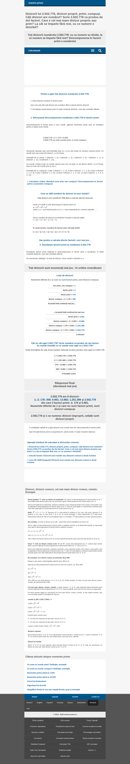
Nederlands (81, 702)
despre (34, 697)
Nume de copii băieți (37, 756)
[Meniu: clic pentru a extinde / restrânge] (94, 50)
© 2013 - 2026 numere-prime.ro (65, 714)
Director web (65, 756)
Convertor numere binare (65, 738)
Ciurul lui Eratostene (36, 681)
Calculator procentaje (65, 732)
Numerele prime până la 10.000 (41, 677)
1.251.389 (80, 326)
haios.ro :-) (92, 750)
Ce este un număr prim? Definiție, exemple (47, 664)
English (39, 702)
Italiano (70, 702)
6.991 (82, 317)
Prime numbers (37, 720)
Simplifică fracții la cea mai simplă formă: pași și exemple (53, 689)
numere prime (35, 3)
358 (74, 299)
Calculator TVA (65, 744)
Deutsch (29, 702)
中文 (28, 708)
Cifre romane (65, 720)
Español (50, 702)
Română (93, 702)
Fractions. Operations (38, 726)
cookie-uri (95, 697)
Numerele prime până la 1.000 (41, 673)
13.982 (81, 321)
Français (60, 702)
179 (74, 295)
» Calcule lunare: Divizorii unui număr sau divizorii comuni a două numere (61, 455)
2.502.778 (80, 330)
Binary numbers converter (92, 738)
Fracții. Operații (92, 720)
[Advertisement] (65, 70)
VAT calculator (92, 744)
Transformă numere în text (65, 726)
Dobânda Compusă (38, 744)
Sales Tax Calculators (38, 750)
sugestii (55, 697)
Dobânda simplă (65, 750)
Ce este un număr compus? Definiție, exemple (48, 669)
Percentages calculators (92, 732)
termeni (75, 697)
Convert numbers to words (92, 726)
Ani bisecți (38, 738)
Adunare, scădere (37, 732)
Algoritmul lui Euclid (36, 685)
